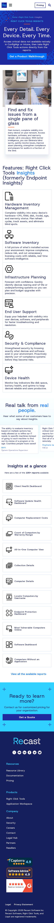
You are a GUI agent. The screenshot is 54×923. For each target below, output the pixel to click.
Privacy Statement (23, 904)
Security (11, 823)
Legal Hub (11, 838)
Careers (10, 828)
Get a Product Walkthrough (27, 56)
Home (14, 17)
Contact (11, 833)
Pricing (10, 780)
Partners (10, 843)
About (9, 818)
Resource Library (15, 770)
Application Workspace (19, 804)
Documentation (14, 775)
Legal (8, 904)
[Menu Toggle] (10, 5)
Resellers (11, 848)
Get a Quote (27, 717)
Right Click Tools (26, 17)
